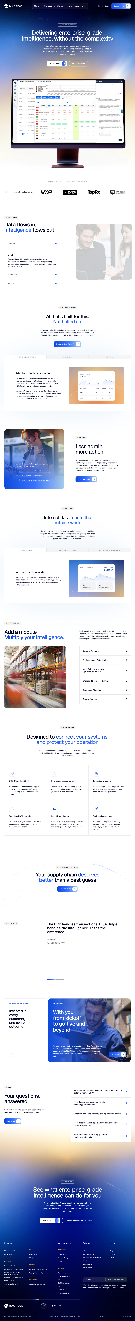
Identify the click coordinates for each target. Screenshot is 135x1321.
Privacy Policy (118, 1288)
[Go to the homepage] (13, 1306)
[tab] (32, 244)
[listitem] (105, 651)
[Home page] (13, 6)
